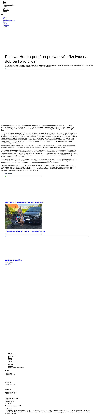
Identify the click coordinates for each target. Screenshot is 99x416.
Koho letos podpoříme (9, 5)
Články (5, 6)
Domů (4, 2)
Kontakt (5, 11)
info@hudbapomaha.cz (11, 386)
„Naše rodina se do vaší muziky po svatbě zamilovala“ (24, 202)
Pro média (6, 10)
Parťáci (5, 8)
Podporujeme (12, 354)
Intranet (10, 366)
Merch (10, 359)
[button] (49, 14)
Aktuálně (10, 356)
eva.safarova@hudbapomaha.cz (14, 376)
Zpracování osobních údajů (16, 367)
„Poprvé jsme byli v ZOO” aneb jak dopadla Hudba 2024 (25, 231)
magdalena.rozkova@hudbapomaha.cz (16, 395)
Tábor (4, 3)
